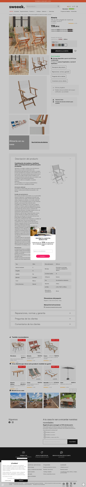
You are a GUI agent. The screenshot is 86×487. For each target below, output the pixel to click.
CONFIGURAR (8, 480)
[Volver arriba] (83, 484)
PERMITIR (21, 480)
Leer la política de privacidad (7, 476)
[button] (2, 484)
